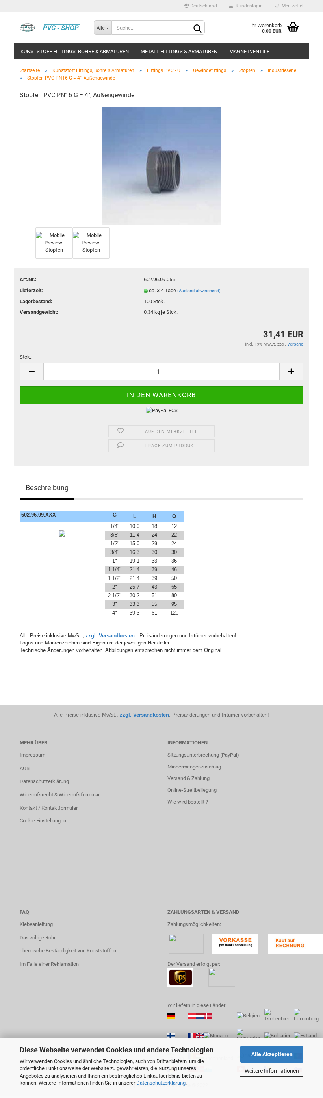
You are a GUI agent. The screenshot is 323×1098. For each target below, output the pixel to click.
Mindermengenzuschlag (194, 767)
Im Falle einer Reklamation (49, 964)
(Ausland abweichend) (199, 290)
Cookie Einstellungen (43, 821)
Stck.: (26, 357)
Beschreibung (47, 487)
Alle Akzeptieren (272, 1054)
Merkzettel (291, 6)
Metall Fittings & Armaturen (179, 51)
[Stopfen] (161, 165)
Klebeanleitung (36, 924)
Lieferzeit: (31, 290)
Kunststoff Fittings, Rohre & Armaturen (74, 51)
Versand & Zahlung (188, 778)
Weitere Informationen (272, 1071)
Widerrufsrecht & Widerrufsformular (60, 795)
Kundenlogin (248, 6)
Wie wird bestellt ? (187, 802)
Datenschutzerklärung (161, 1083)
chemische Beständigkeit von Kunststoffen (68, 951)
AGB (25, 768)
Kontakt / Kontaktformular (49, 808)
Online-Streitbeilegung (192, 790)
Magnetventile (249, 51)
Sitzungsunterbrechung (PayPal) (203, 755)
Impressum (32, 755)
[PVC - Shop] (51, 27)
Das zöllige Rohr (38, 938)
